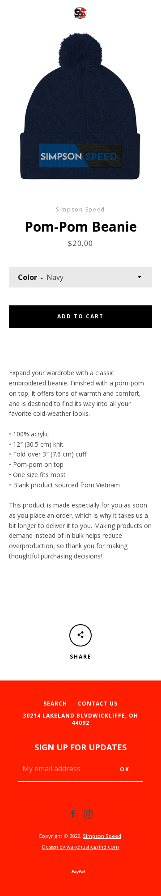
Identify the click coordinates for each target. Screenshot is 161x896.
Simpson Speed (102, 836)
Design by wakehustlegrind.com (80, 846)
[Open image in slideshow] (80, 107)
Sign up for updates (80, 747)
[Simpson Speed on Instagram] (88, 813)
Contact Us (98, 703)
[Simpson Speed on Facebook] (72, 813)
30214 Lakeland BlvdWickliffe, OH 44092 (80, 719)
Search (55, 703)
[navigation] (20, 13)
